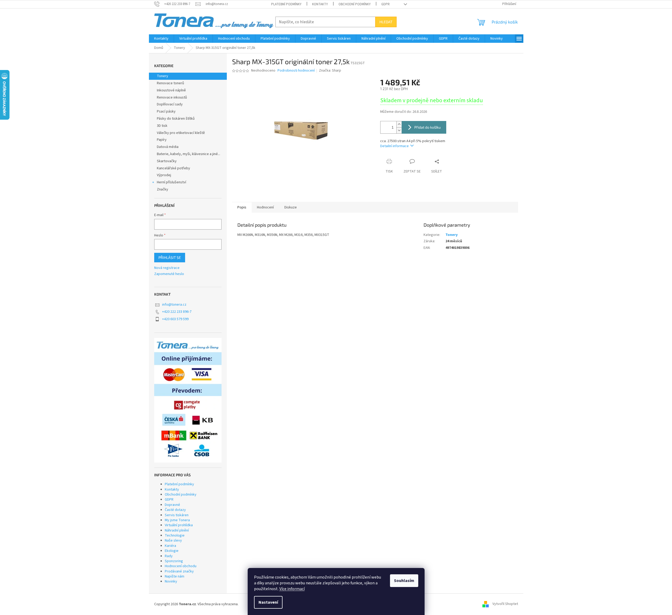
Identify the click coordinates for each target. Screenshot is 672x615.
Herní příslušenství (171, 182)
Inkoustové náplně (171, 90)
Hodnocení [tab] (265, 207)
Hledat (385, 22)
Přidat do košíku (427, 127)
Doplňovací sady (170, 104)
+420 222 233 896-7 (176, 311)
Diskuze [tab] (290, 207)
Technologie (175, 535)
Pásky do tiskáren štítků (176, 118)
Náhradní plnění (177, 530)
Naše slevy (173, 540)
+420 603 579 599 (175, 319)
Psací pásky (166, 111)
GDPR (385, 4)
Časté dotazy (175, 509)
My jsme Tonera (177, 520)
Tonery (162, 76)
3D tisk (162, 125)
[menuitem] (161, 38)
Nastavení (268, 602)
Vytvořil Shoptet (505, 604)
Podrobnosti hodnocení (296, 70)
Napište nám (174, 576)
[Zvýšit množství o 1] (399, 124)
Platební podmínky (286, 4)
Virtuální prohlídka (179, 525)
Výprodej (164, 175)
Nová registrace (167, 268)
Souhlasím (404, 581)
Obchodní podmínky (355, 4)
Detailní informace (394, 146)
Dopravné (172, 504)
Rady (169, 556)
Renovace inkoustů (172, 97)
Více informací (292, 589)
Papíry (162, 139)
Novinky (171, 581)
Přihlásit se (169, 257)
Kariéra (170, 545)
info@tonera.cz (174, 304)
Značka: (330, 70)
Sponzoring (174, 561)
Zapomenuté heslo (169, 274)
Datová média (167, 147)
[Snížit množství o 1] (399, 130)
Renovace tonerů (170, 83)
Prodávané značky (179, 571)
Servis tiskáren (177, 515)
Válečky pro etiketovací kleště (181, 133)
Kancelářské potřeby (173, 168)
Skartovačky (167, 161)
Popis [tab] (241, 207)
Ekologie (171, 550)
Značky (162, 189)
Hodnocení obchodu (180, 566)
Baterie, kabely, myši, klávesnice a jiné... (188, 154)
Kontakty (320, 4)
